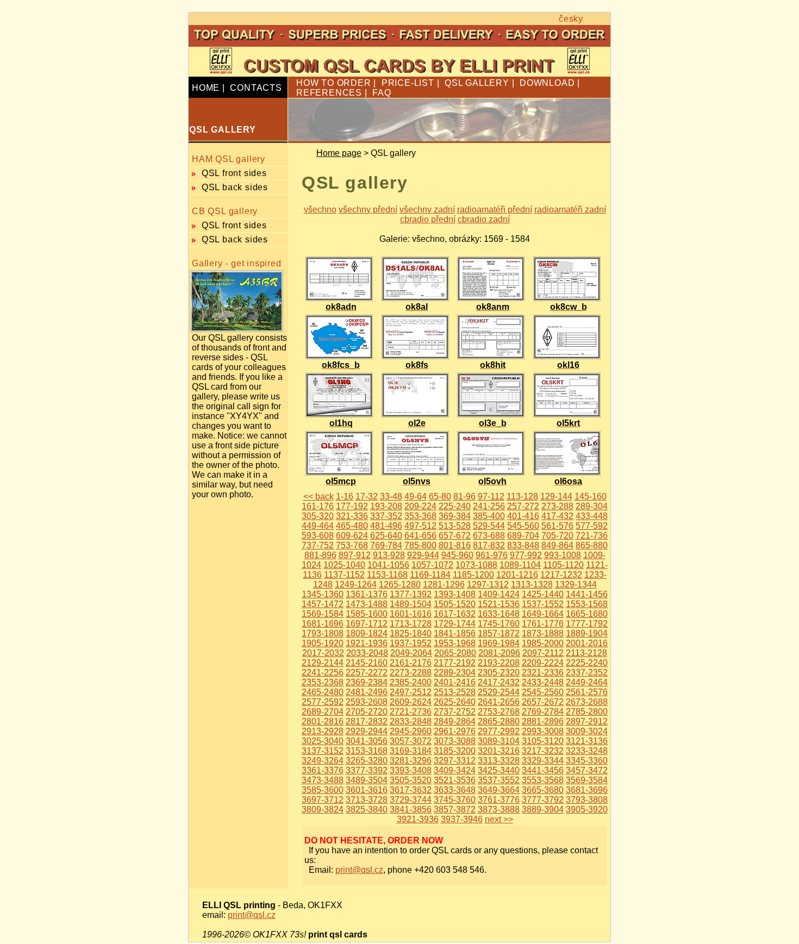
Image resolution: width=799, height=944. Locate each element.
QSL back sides (235, 187)
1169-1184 (430, 574)
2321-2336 (543, 672)
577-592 (592, 525)
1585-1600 (367, 613)
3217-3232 (543, 750)
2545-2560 (543, 692)
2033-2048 (367, 653)
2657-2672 (543, 702)
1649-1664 (543, 613)
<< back (318, 496)
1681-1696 (323, 623)
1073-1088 (476, 565)
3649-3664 (499, 790)
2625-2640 (455, 702)
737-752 (318, 545)
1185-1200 (473, 574)
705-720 (557, 535)
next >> (499, 819)
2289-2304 (455, 672)
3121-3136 (587, 741)
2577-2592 (323, 702)
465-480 (352, 525)
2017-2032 (323, 653)
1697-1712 (367, 623)
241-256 (489, 506)
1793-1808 (323, 633)
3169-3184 (411, 750)
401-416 (523, 516)
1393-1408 (455, 594)
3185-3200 (455, 750)
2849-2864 (455, 721)
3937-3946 (462, 819)
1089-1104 (520, 565)
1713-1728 (411, 623)
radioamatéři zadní (570, 209)
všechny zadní (427, 209)
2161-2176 (411, 662)
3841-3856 (411, 809)
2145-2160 (367, 662)
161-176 (318, 506)
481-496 (386, 525)
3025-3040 (323, 741)
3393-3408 (411, 770)
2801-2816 (323, 721)
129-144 (556, 496)
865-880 (592, 545)
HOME (206, 87)
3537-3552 (499, 780)
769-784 (386, 545)
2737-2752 (455, 711)
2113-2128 (586, 653)
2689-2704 (323, 711)
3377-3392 (367, 770)
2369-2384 (367, 682)
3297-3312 (455, 760)
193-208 (386, 506)
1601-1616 (411, 613)
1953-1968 (455, 643)
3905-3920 (587, 809)
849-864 (557, 545)
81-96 (464, 496)
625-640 (386, 535)
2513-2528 (455, 692)
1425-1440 (543, 594)
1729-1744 (455, 623)
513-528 (455, 525)
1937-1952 (411, 643)
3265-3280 (367, 760)
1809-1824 (367, 633)
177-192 (352, 506)
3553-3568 (543, 780)
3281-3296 (411, 760)
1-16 (344, 496)
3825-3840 (367, 809)
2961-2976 (455, 731)
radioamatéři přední (494, 209)
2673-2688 (587, 702)
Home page (338, 153)
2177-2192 (455, 662)
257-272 (523, 506)
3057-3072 (411, 741)
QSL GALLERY (477, 82)
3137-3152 (323, 750)
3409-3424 (455, 770)
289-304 (592, 506)
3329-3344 (543, 760)
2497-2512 (411, 692)
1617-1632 (455, 613)
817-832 (489, 545)
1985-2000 (543, 643)
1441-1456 (587, 594)
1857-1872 (499, 633)
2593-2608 (367, 702)
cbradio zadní (484, 219)
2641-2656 (499, 702)
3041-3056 (367, 741)
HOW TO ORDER (333, 82)
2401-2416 (455, 682)
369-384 (455, 516)
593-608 (318, 535)
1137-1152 (344, 574)
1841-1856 (455, 633)
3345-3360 (587, 760)
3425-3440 (499, 770)
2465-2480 (323, 692)
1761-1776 (543, 623)
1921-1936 (367, 643)
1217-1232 (561, 574)
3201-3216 (499, 750)
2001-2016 (587, 643)
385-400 (489, 516)
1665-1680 (587, 613)
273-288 (557, 506)
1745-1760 (499, 623)
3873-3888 (499, 809)
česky (571, 18)
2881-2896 (543, 721)
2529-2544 (499, 692)
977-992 (526, 555)
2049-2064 (411, 653)
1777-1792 (587, 623)
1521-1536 (499, 604)
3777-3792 (543, 799)
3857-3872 (455, 809)
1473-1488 (367, 604)
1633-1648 (499, 613)
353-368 (420, 516)
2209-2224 (543, 662)
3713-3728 (367, 799)
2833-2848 (411, 721)
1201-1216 (517, 574)
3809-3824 (323, 809)
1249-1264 (356, 584)
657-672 (455, 535)
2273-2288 (411, 672)
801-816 (455, 545)
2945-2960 (411, 731)
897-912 (355, 555)
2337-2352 (587, 672)
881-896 (320, 555)
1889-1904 (587, 633)
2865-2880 (499, 721)
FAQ (381, 92)
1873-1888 (543, 633)
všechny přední (368, 209)
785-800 (420, 545)
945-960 (457, 555)
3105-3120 (543, 741)
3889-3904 (543, 809)
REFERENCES (329, 92)
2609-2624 (411, 702)
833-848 (523, 545)
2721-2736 (411, 711)
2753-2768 (499, 711)
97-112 (491, 496)
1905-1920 (323, 643)
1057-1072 (432, 565)
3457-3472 (587, 770)
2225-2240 (587, 662)
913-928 (389, 555)
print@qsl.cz (359, 869)
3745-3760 (455, 799)
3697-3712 (323, 799)
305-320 (318, 516)
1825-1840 (411, 633)
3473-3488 (323, 780)
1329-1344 (576, 584)
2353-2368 (323, 682)
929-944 (423, 555)
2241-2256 (323, 672)
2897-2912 (587, 721)
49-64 (415, 496)
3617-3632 (411, 790)
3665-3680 (543, 790)
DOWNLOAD (547, 82)
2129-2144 (323, 662)
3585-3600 (323, 790)
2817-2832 (367, 721)
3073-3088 (455, 741)
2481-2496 (367, 692)
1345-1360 (323, 594)
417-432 (557, 516)
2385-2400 (411, 682)
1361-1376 (367, 594)
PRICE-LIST (408, 82)
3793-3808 (587, 799)
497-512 (420, 525)
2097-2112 (543, 653)
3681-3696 (587, 790)
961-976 (492, 555)
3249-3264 (323, 760)
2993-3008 (543, 731)
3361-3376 (323, 770)
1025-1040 (344, 565)
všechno (320, 209)
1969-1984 (499, 643)
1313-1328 (532, 584)
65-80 (440, 496)
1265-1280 (400, 584)
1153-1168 (387, 574)
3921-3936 (418, 819)
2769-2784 (543, 711)
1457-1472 (323, 604)
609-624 (352, 535)
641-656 (420, 535)
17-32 (366, 496)
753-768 (352, 545)
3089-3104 (499, 741)
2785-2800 (587, 711)
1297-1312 (488, 584)
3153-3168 (367, 750)
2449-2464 (587, 682)
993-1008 (562, 555)
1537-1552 (543, 604)
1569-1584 (323, 613)
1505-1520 (455, 604)
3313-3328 (499, 760)
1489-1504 (411, 604)
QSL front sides (234, 173)
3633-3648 (455, 790)
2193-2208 (499, 662)
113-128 (522, 496)
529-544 (489, 525)
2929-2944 (367, 731)
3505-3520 (411, 780)
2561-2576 (587, 692)
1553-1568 (587, 604)
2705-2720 (367, 711)
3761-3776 (499, 799)
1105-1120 (563, 565)
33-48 (391, 496)
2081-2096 (499, 653)
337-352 (386, 516)
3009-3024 (587, 731)
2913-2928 (323, 731)
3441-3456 (543, 770)
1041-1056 (388, 565)
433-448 (592, 516)
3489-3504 (367, 780)
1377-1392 (411, 594)
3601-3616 (367, 790)
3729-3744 (411, 799)
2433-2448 (543, 682)
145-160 (591, 496)
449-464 (318, 525)
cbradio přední (427, 219)
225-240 (455, 506)
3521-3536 (455, 780)
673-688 (489, 535)
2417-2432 (499, 682)
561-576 (557, 525)
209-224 (420, 506)
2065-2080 (455, 653)
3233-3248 (587, 750)
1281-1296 (444, 584)
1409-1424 (499, 594)
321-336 (352, 516)
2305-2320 (499, 672)
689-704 (523, 535)
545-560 (523, 525)
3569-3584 (587, 780)
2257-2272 (367, 672)
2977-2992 (499, 731)
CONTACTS (256, 87)
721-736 (592, 535)
